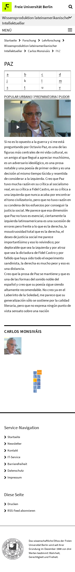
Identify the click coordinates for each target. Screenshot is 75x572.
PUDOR (64, 96)
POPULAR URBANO (18, 96)
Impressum (15, 477)
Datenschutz (16, 470)
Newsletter (14, 443)
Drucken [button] (13, 504)
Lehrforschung (51, 40)
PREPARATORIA (45, 96)
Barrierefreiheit (17, 464)
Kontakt (13, 450)
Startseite (10, 40)
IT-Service (14, 457)
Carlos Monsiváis (39, 51)
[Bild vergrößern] (12, 345)
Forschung (29, 40)
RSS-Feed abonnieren (21, 510)
